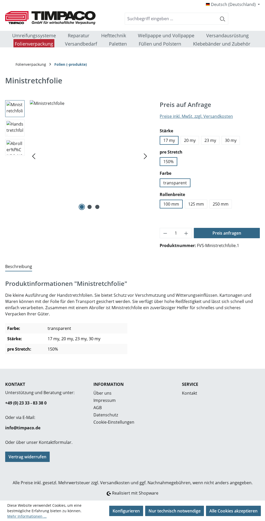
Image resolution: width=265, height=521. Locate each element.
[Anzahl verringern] (165, 233)
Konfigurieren (126, 511)
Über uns (102, 393)
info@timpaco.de (22, 428)
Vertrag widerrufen (27, 457)
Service (190, 384)
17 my (169, 140)
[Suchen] (222, 19)
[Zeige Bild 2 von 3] (89, 207)
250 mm (221, 204)
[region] (77, 156)
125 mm (196, 204)
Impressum (104, 400)
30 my (231, 140)
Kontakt (189, 393)
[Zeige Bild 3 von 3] (97, 207)
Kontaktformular (55, 442)
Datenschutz (105, 415)
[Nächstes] (145, 155)
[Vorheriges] (34, 155)
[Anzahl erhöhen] (186, 233)
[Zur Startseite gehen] (44, 18)
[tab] (18, 266)
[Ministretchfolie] (89, 156)
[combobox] (171, 19)
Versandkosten (115, 483)
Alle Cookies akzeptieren (233, 511)
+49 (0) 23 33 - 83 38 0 (26, 403)
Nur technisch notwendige (175, 511)
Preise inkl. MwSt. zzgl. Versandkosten (196, 116)
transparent (175, 183)
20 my (190, 140)
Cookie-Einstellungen (113, 422)
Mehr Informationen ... (27, 516)
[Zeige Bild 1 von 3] (82, 207)
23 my (210, 140)
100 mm (171, 204)
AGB (97, 407)
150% (168, 161)
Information (108, 384)
